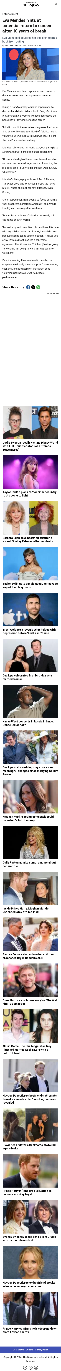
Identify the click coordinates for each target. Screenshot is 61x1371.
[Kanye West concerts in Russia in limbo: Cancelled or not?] (30, 701)
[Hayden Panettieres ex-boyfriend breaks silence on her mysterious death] (30, 1262)
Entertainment (10, 14)
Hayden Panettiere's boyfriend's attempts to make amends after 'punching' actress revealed (30, 1099)
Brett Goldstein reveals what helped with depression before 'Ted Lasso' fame (29, 631)
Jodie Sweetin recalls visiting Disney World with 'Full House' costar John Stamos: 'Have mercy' (30, 446)
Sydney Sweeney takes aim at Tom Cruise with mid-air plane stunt (29, 1238)
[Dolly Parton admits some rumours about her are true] (30, 842)
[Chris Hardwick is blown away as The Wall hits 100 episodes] (30, 980)
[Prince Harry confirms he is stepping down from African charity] (30, 1308)
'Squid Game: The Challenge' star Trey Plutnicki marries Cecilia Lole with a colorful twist (27, 1049)
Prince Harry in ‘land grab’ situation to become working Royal (27, 1192)
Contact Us (18, 1350)
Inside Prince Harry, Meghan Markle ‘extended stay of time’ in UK (25, 910)
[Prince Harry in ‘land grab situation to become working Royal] (30, 1171)
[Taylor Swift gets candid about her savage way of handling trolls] (30, 564)
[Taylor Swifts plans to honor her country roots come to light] (30, 472)
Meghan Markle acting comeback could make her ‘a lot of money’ (28, 818)
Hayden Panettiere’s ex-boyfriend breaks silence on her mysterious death (29, 1284)
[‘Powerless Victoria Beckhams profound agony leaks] (30, 1125)
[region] (30, 319)
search (57, 5)
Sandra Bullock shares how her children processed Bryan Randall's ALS (28, 956)
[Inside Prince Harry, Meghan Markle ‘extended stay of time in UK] (30, 888)
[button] (28, 287)
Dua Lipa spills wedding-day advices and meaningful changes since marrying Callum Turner (30, 771)
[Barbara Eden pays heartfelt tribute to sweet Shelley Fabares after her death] (30, 518)
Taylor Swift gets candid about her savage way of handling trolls (30, 585)
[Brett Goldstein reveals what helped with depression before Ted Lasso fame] (30, 609)
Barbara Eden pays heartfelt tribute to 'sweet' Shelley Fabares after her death (28, 539)
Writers (29, 1350)
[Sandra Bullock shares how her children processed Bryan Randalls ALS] (30, 934)
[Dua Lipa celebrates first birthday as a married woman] (30, 655)
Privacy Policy (41, 1350)
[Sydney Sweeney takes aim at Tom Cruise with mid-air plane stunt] (30, 1217)
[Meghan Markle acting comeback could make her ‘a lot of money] (30, 796)
